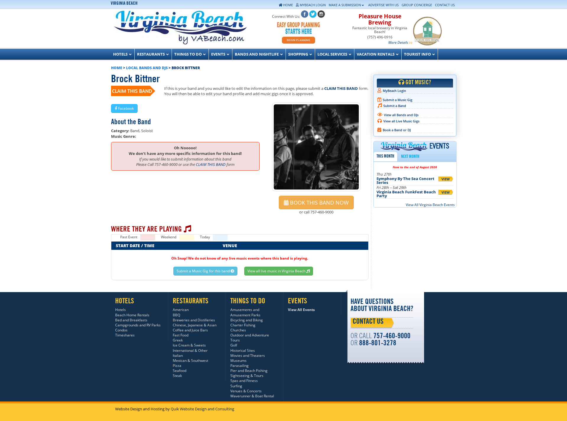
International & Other (190, 350)
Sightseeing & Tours (246, 375)
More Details (398, 42)
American (181, 309)
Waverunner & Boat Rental (252, 396)
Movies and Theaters (247, 355)
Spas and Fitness (244, 380)
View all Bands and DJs (401, 115)
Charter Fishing (242, 325)
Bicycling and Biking (246, 320)
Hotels (120, 309)
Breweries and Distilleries (194, 320)
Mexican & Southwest (190, 360)
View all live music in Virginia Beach (276, 270)
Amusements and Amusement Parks (245, 312)
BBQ (176, 315)
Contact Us (368, 322)
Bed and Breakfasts (131, 320)
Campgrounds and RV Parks (138, 325)
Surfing (236, 385)
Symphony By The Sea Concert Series (405, 180)
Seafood (179, 370)
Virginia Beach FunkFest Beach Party (406, 193)
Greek (178, 340)
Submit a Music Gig (397, 100)
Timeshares (125, 335)
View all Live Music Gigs (401, 121)
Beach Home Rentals (132, 315)
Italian (178, 355)
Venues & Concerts (246, 391)
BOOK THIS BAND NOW (319, 202)
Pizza (177, 365)
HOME (116, 67)
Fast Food (180, 335)
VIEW (445, 179)
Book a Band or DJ (397, 130)
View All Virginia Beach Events (430, 204)
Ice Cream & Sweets (189, 345)
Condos (121, 330)
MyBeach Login (394, 90)
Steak (177, 375)
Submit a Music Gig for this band (204, 270)
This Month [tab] (385, 157)
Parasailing (239, 365)
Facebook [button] (125, 108)
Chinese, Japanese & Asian (194, 325)
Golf (233, 345)
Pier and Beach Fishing (249, 370)
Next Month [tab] (410, 157)
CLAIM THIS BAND (341, 88)
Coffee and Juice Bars (190, 330)
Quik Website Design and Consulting (202, 409)
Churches (238, 330)
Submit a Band (394, 105)
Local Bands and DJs (147, 67)
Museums (238, 360)
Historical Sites (242, 350)
